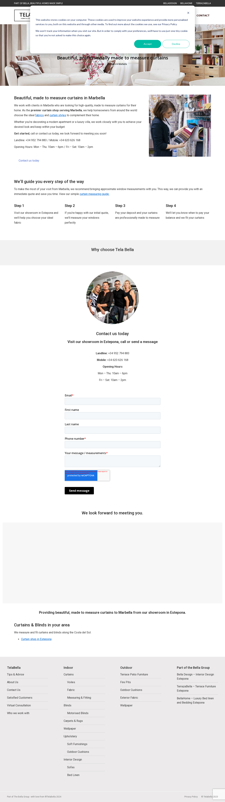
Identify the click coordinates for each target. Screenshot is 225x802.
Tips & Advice (15, 674)
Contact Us (13, 690)
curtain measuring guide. (94, 194)
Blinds (67, 705)
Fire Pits (125, 682)
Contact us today (29, 160)
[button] (148, 5)
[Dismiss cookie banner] (188, 13)
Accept (148, 43)
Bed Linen (73, 775)
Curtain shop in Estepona (36, 639)
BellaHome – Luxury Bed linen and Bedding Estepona (195, 700)
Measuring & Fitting (79, 697)
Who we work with (18, 713)
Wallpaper (70, 728)
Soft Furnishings (77, 744)
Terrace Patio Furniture (134, 674)
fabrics (39, 115)
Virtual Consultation (19, 705)
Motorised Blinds (77, 713)
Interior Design (73, 759)
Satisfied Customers (19, 697)
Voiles (71, 682)
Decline (176, 43)
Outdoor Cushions (78, 751)
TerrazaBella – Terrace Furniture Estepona (196, 688)
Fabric (71, 690)
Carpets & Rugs (73, 721)
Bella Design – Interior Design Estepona (195, 676)
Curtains (69, 674)
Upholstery (70, 736)
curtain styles (58, 115)
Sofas (71, 767)
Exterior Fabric (129, 697)
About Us (12, 682)
